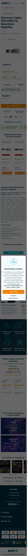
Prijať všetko (13, 292)
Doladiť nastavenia (13, 298)
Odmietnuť (13, 295)
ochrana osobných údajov (13, 284)
